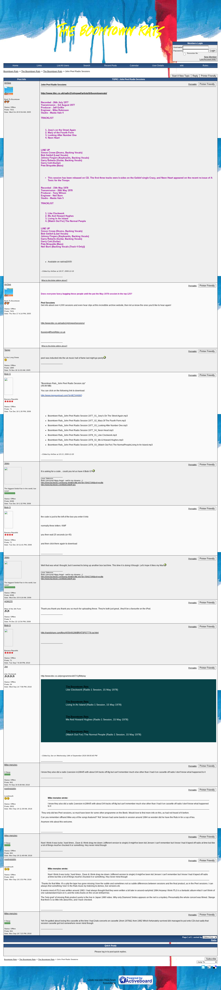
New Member (210, 57)
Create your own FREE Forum (102, 980)
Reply (195, 76)
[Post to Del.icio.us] (215, 967)
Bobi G (7, 374)
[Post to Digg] (209, 967)
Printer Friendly (208, 76)
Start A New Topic (181, 76)
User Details (158, 65)
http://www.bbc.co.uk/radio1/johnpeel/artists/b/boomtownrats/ (74, 93)
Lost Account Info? (208, 59)
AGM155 (8, 601)
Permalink (192, 84)
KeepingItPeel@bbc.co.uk (53, 332)
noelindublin (10, 788)
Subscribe (211, 959)
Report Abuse (109, 983)
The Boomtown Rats (30, 71)
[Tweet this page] (203, 967)
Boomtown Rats (10, 71)
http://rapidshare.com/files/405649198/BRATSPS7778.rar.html (70, 632)
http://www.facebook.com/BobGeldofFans (58, 485)
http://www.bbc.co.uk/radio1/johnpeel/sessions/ (63, 323)
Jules (6, 463)
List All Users (63, 65)
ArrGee (7, 83)
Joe (6, 666)
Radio (214, 940)
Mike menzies (10, 765)
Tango (7, 350)
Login (212, 50)
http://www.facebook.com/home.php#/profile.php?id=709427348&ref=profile (72, 483)
